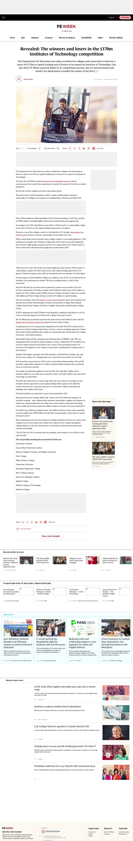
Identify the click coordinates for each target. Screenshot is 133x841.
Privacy (91, 834)
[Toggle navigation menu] (3, 17)
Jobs (23, 38)
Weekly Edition (116, 38)
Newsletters (123, 834)
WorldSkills (86, 38)
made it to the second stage (50, 300)
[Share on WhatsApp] (70, 148)
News (12, 38)
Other (100, 38)
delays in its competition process (57, 181)
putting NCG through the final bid (29, 322)
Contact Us (92, 832)
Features (49, 38)
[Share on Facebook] (74, 148)
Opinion (35, 38)
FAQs (90, 836)
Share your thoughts (51, 536)
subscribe (125, 17)
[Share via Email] (88, 148)
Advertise (107, 834)
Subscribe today (124, 832)
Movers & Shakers (67, 38)
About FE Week (109, 832)
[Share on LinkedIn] (84, 148)
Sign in (112, 17)
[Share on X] (79, 148)
